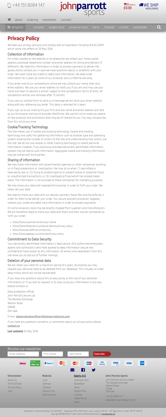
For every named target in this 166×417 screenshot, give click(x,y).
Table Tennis (80, 398)
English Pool (80, 391)
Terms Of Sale (15, 384)
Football (109, 27)
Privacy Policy (14, 387)
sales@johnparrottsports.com (121, 400)
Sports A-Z (80, 375)
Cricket (123, 27)
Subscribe (99, 354)
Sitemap (47, 384)
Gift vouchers (49, 395)
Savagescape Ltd (108, 414)
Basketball (140, 27)
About (18, 19)
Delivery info (49, 391)
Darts (96, 27)
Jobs (10, 391)
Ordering (32, 19)
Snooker (39, 27)
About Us (12, 380)
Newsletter (49, 19)
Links (45, 380)
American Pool (78, 27)
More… (77, 402)
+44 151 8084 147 (114, 396)
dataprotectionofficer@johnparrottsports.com (43, 316)
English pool (56, 27)
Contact (66, 19)
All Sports (17, 27)
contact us (14, 325)
